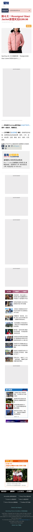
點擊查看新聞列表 (15, 10)
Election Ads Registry (16, 507)
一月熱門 (24, 291)
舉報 (29, 26)
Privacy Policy (23, 496)
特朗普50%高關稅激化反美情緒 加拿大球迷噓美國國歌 (21, 345)
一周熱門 (16, 291)
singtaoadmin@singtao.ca (24, 519)
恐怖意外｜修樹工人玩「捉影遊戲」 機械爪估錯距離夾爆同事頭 (21, 359)
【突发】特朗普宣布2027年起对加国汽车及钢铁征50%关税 (21, 310)
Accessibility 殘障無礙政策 (10, 496)
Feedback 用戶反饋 (25, 502)
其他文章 (5, 10)
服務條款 (15, 502)
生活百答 (13, 132)
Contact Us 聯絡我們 (11, 499)
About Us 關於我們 (23, 499)
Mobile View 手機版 (16, 525)
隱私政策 (29, 496)
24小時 (9, 291)
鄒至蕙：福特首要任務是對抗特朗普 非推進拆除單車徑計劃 (21, 331)
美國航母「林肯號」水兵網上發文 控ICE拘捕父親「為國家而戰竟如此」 (21, 317)
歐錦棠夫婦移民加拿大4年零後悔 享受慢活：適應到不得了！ (21, 352)
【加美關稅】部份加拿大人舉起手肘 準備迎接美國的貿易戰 (21, 324)
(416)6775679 (25, 125)
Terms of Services (8, 502)
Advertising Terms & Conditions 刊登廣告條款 (16, 511)
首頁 (4, 6)
